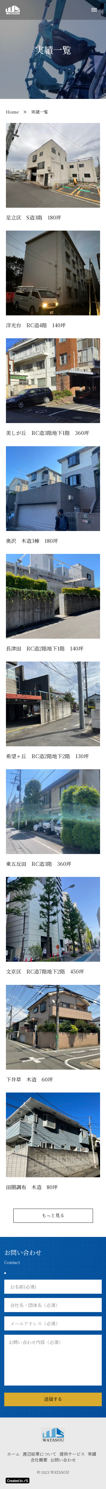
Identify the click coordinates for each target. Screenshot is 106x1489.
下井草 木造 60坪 (29, 1079)
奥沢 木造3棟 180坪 (32, 540)
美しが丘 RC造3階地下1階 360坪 (47, 432)
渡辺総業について (40, 1454)
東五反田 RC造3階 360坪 (38, 863)
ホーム (13, 1454)
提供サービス (72, 1454)
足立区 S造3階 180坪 (33, 217)
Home (12, 112)
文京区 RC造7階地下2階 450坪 (45, 971)
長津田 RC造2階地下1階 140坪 (44, 648)
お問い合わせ (63, 1460)
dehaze (94, 9)
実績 (92, 1454)
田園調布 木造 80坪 (32, 1187)
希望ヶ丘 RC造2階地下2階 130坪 (47, 756)
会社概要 (39, 1460)
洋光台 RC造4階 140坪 (36, 325)
